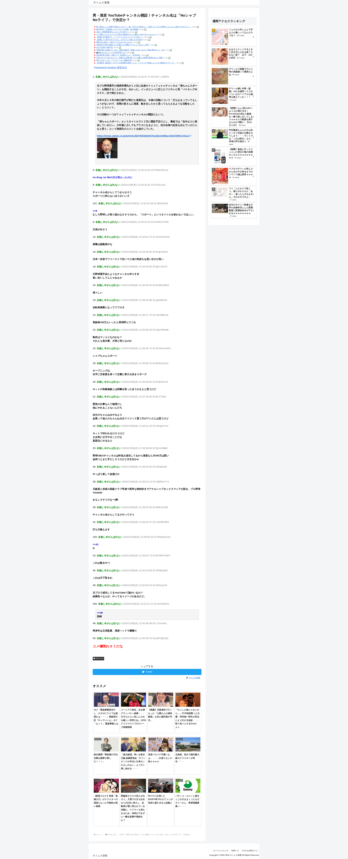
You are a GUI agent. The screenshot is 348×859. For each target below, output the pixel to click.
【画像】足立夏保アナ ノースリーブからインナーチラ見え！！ (120, 37)
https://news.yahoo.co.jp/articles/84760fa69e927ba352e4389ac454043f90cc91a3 (143, 136)
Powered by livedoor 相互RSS (110, 67)
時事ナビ (235, 851)
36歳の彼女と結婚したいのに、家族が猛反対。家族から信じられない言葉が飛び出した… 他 (130, 50)
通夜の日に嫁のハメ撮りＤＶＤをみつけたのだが (114, 42)
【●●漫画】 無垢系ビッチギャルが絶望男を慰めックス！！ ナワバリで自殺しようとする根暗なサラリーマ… (136, 63)
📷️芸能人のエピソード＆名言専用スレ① (111, 53)
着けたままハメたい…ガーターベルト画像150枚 (114, 60)
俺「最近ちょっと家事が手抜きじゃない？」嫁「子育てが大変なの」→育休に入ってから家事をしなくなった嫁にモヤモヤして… (143, 27)
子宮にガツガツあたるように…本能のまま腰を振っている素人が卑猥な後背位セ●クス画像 (129, 58)
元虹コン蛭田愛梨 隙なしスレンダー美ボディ (112, 32)
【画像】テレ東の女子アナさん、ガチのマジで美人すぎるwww (119, 40)
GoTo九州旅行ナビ (250, 851)
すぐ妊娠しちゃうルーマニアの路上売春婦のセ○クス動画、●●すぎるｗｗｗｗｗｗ (126, 35)
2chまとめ (99, 658)
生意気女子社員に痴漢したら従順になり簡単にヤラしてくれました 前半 (122, 45)
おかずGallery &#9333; (104, 47)
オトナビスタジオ (221, 851)
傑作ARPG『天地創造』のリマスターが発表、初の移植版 (117, 29)
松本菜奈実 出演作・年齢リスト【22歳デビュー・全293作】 (118, 55)
